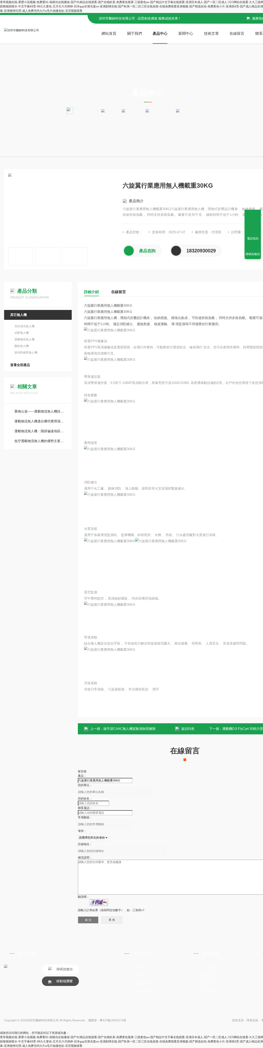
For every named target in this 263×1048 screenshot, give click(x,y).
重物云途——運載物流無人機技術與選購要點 (40, 411)
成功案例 (209, 991)
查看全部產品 (20, 365)
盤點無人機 (21, 346)
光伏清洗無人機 (24, 326)
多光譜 (138, 966)
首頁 (96, 110)
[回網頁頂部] (253, 223)
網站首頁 (109, 33)
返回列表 (187, 728)
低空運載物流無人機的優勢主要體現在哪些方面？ (40, 441)
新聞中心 (185, 33)
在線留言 (237, 33)
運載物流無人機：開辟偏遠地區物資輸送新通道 (40, 431)
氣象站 (138, 974)
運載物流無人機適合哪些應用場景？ (40, 421)
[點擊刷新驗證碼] (99, 902)
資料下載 (209, 983)
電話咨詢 (252, 238)
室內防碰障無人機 (25, 352)
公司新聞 (209, 966)
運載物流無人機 (162, 110)
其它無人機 (135, 110)
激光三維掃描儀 (144, 983)
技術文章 (211, 33)
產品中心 (160, 33)
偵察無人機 (21, 332)
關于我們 (134, 33)
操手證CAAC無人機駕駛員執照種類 (129, 728)
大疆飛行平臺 (143, 991)
